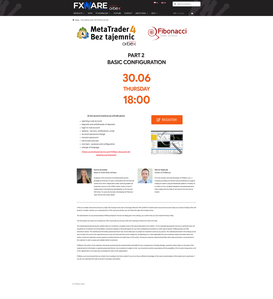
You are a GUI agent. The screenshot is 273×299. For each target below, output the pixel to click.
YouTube (117, 13)
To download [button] (102, 13)
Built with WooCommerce (112, 287)
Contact (128, 13)
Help (153, 13)
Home (77, 20)
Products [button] (78, 13)
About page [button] (140, 13)
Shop (90, 13)
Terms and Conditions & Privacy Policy (87, 287)
